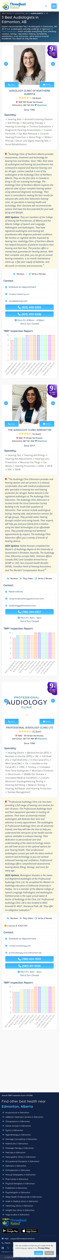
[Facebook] (3, 1248)
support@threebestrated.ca (22, 1238)
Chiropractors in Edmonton (17, 1121)
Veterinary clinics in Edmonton (19, 1205)
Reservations (16, 591)
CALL (12, 84)
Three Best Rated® (27, 1257)
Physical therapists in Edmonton (20, 1183)
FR (47, 13)
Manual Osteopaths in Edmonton (20, 1174)
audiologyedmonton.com (22, 605)
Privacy (6, 1252)
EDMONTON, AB (21, 13)
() (36, 98)
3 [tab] (29, 417)
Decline (49, 1253)
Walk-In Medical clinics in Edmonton (21, 1201)
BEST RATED (7, 13)
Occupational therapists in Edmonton (22, 1161)
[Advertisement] (29, 1062)
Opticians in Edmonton (15, 1165)
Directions (42, 105)
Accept (38, 1253)
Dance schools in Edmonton (18, 1126)
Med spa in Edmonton (15, 1152)
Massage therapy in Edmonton (19, 1148)
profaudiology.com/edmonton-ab (25, 952)
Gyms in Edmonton (14, 1130)
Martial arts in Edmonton (16, 1143)
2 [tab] (26, 417)
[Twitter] (8, 1248)
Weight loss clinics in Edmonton (20, 1210)
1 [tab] (24, 417)
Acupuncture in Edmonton (17, 1112)
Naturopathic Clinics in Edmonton (20, 1157)
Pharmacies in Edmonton (16, 1179)
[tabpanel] (29, 65)
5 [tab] (33, 417)
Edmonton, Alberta (17, 1106)
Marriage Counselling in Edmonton (21, 1139)
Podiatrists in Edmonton (16, 1188)
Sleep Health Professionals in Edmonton (23, 1197)
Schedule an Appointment (22, 287)
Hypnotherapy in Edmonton (18, 1134)
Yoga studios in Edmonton (17, 1214)
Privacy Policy (43, 1248)
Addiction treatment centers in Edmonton (24, 1117)
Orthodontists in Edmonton (17, 1170)
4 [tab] (31, 417)
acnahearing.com (18, 301)
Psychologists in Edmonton (17, 1192)
